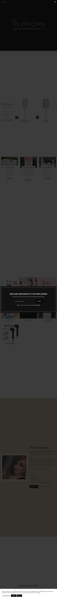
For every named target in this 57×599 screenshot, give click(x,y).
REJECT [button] (19, 595)
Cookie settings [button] (6, 595)
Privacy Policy (36, 305)
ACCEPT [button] (14, 595)
